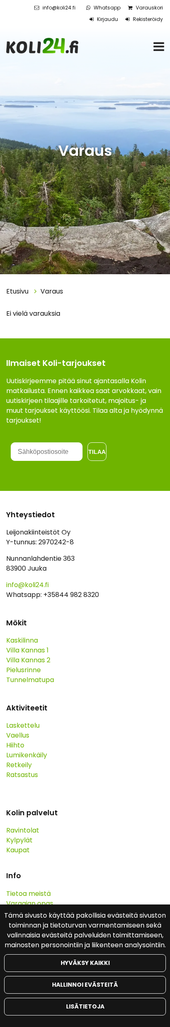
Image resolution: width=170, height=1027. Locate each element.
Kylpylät (19, 840)
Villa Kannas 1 (27, 650)
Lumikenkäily (26, 755)
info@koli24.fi (59, 7)
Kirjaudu (107, 19)
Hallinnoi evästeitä (85, 985)
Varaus (51, 291)
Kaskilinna (22, 640)
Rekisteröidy (148, 19)
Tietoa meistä (28, 893)
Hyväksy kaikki (85, 963)
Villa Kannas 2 (28, 660)
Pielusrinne (23, 670)
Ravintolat (22, 830)
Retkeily (19, 765)
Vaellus (17, 735)
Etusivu (18, 291)
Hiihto (15, 745)
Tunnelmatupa (30, 680)
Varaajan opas (29, 903)
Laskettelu (23, 725)
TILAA (97, 452)
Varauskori (149, 7)
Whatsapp (107, 7)
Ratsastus (22, 775)
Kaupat (18, 850)
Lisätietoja (85, 1006)
